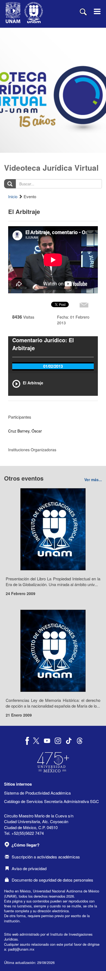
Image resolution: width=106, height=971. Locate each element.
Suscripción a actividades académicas (46, 857)
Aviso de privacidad (29, 868)
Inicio (12, 196)
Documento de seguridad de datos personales (52, 880)
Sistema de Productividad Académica (37, 793)
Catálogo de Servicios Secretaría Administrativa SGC (51, 801)
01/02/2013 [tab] (53, 366)
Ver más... (93, 479)
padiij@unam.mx (21, 949)
